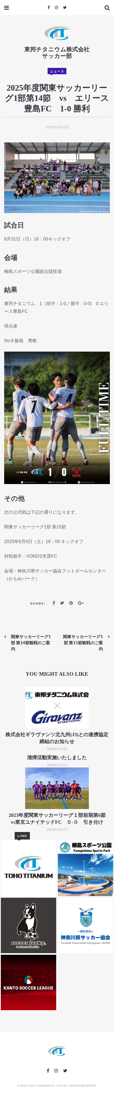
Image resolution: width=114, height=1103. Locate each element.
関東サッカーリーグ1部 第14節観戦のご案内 (31, 642)
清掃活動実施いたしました (57, 757)
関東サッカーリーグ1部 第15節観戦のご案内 (83, 642)
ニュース (57, 71)
